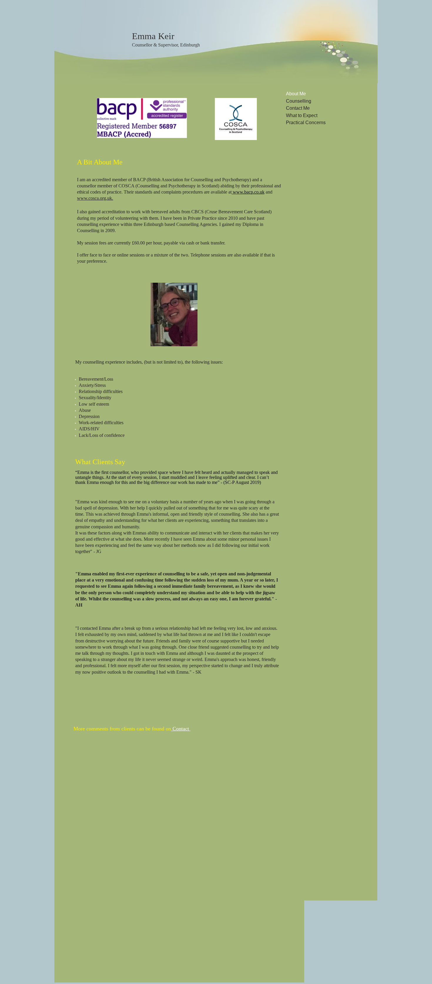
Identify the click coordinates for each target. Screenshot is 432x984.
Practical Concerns (306, 122)
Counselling (298, 101)
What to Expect (301, 115)
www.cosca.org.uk (94, 198)
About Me (296, 93)
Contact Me (298, 108)
